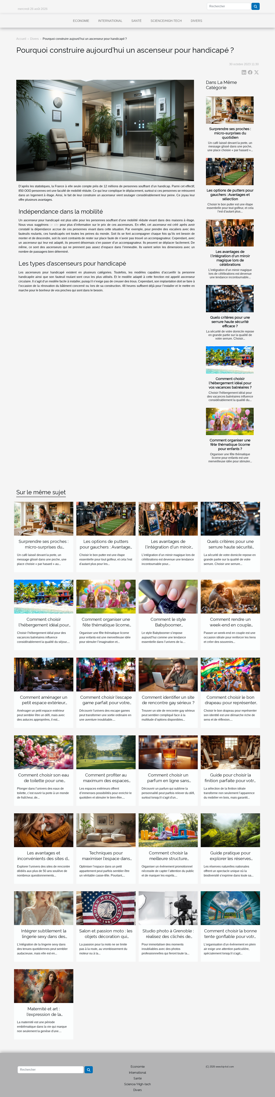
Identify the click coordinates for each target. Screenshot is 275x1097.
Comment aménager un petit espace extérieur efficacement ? (43, 703)
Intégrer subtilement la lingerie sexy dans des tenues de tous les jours (43, 936)
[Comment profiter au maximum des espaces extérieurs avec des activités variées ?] (106, 752)
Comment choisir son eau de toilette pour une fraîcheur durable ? (43, 780)
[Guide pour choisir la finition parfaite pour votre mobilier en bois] (230, 752)
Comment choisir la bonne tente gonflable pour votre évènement (230, 936)
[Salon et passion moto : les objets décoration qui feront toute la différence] (106, 908)
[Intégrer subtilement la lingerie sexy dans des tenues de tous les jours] (43, 908)
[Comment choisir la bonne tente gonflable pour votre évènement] (230, 908)
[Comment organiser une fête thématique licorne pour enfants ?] (230, 421)
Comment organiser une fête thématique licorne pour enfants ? (230, 444)
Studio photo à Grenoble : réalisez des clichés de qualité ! (168, 936)
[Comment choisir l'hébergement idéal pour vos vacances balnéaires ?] (230, 360)
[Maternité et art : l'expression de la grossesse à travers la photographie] (43, 985)
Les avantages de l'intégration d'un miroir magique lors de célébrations (230, 257)
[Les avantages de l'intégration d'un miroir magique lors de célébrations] (230, 232)
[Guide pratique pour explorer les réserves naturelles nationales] (230, 830)
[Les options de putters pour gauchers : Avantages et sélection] (230, 171)
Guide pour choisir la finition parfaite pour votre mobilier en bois (230, 780)
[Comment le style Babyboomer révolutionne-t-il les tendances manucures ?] (168, 596)
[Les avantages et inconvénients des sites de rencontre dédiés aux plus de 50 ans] (43, 830)
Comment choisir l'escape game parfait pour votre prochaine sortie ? (106, 703)
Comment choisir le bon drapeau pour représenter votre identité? (230, 703)
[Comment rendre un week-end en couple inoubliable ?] (230, 596)
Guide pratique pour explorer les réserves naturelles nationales (230, 858)
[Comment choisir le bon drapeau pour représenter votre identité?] (230, 674)
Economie (81, 20)
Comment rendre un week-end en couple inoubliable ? (230, 625)
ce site (55, 224)
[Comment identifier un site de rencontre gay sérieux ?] (168, 674)
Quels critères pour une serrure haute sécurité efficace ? (230, 321)
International (110, 20)
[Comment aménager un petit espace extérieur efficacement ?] (43, 674)
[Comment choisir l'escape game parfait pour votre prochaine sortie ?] (106, 674)
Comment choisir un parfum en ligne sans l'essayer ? (168, 780)
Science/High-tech (166, 20)
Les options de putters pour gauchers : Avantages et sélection (230, 194)
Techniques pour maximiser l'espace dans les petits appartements (106, 858)
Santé (136, 20)
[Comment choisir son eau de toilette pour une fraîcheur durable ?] (43, 752)
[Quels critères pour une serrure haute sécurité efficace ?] (230, 298)
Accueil (21, 38)
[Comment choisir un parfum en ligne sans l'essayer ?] (168, 752)
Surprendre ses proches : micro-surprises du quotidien (230, 133)
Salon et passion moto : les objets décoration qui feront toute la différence (105, 936)
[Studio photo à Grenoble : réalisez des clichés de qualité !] (168, 908)
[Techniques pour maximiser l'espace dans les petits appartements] (106, 830)
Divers (196, 20)
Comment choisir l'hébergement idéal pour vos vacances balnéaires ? (230, 383)
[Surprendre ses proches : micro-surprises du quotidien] (230, 110)
